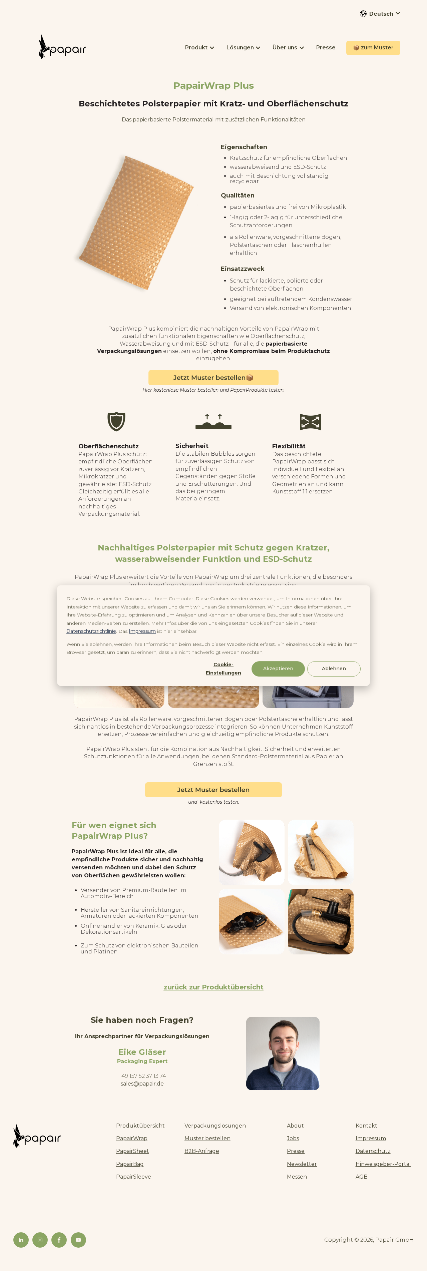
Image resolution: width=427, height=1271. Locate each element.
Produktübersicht (140, 1126)
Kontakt (366, 1126)
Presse (326, 47)
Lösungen (240, 47)
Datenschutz (373, 1151)
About (295, 1126)
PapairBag (130, 1164)
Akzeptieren (278, 669)
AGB (362, 1177)
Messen (297, 1177)
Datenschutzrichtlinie (91, 631)
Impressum (142, 631)
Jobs (293, 1138)
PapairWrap (131, 1138)
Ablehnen (334, 669)
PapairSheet (132, 1151)
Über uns (285, 47)
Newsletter (302, 1164)
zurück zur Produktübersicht (214, 987)
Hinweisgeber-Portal (383, 1164)
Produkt (196, 47)
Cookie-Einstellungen (223, 669)
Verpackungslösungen (215, 1126)
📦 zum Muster (373, 47)
